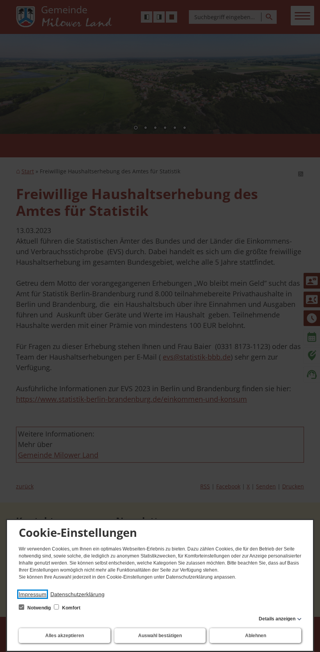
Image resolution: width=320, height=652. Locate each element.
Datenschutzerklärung (77, 594)
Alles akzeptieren (64, 635)
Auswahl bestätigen (160, 635)
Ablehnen (255, 635)
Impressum (32, 594)
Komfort (70, 608)
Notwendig (39, 608)
